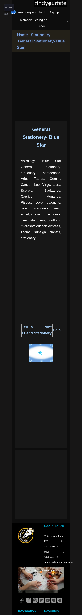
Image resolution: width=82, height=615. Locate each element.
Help (57, 330)
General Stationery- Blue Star (41, 137)
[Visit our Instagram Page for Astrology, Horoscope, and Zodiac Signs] (35, 600)
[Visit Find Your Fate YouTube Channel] (47, 600)
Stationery (40, 35)
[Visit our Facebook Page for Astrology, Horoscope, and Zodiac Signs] (29, 600)
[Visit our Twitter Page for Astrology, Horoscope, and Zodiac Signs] (41, 600)
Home (22, 35)
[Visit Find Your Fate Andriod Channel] (60, 600)
